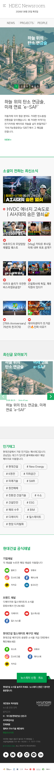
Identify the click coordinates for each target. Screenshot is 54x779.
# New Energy (35, 467)
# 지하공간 (30, 474)
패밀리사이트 (8, 732)
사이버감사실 (8, 720)
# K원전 (10, 474)
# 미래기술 (12, 481)
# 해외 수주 (12, 510)
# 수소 (38, 495)
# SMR (31, 481)
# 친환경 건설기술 (16, 495)
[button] (3, 396)
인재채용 (6, 724)
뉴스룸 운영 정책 (10, 707)
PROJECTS (27, 23)
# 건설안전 (12, 503)
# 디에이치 (12, 517)
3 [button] (27, 86)
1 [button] (16, 86)
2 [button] (21, 86)
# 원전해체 (12, 488)
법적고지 (6, 712)
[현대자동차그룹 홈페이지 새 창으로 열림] (44, 718)
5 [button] (37, 86)
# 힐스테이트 (34, 517)
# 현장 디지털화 (15, 524)
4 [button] (32, 86)
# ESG (30, 503)
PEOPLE (43, 23)
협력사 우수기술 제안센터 (13, 728)
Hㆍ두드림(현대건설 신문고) (14, 716)
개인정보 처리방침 (10, 703)
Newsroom (27, 6)
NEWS (11, 23)
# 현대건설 (12, 467)
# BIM (31, 510)
